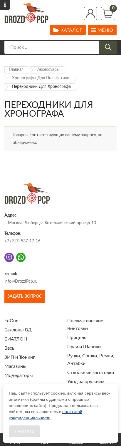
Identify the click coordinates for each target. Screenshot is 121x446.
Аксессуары (48, 70)
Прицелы (77, 337)
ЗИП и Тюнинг (19, 357)
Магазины (15, 366)
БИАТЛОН (15, 339)
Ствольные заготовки (90, 372)
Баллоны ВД (18, 330)
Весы (10, 348)
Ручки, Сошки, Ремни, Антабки (90, 359)
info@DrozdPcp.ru (21, 281)
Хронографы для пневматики (40, 78)
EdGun (11, 320)
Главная (16, 70)
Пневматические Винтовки (85, 324)
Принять (24, 431)
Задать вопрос (24, 296)
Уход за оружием (85, 381)
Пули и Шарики (84, 346)
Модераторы (18, 375)
